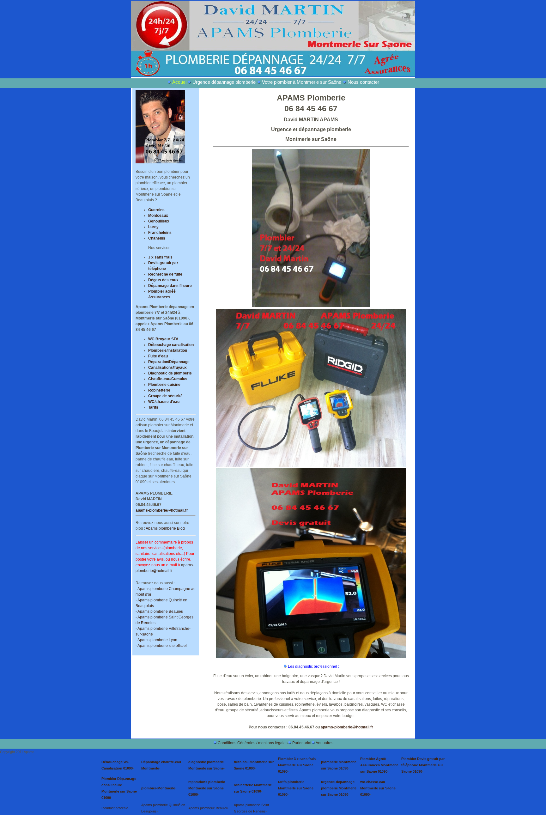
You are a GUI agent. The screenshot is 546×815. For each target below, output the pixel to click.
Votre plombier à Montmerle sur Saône (301, 82)
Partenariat (301, 743)
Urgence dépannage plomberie (224, 82)
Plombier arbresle (114, 808)
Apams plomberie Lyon (157, 640)
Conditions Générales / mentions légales (253, 743)
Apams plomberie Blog (165, 528)
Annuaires (324, 743)
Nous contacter (363, 82)
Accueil (179, 82)
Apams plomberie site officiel (162, 645)
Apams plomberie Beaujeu (160, 611)
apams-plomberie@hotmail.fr (162, 510)
